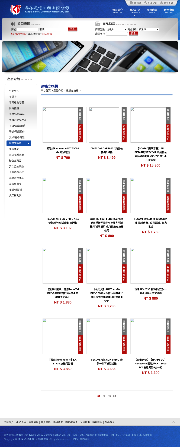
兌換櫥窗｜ (86, 422)
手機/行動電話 (17, 114)
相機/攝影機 (15, 189)
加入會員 (47, 34)
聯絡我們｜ (59, 422)
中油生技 (14, 90)
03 (109, 396)
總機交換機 (15, 143)
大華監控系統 (16, 172)
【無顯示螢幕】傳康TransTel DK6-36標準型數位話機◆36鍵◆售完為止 (63, 293)
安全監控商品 (16, 166)
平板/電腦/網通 (17, 125)
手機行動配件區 (17, 119)
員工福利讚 (15, 195)
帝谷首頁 (110, 422)
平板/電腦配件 (17, 131)
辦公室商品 (15, 160)
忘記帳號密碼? (19, 34)
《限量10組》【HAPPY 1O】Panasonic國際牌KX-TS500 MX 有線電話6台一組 (150, 363)
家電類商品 (15, 183)
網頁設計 (85, 439)
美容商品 (14, 149)
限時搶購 (14, 108)
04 (114, 396)
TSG (75, 439)
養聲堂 (13, 96)
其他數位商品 (16, 178)
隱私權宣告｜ (72, 422)
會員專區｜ (47, 422)
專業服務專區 (16, 102)
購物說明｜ (98, 422)
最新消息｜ (34, 422)
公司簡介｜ (10, 422)
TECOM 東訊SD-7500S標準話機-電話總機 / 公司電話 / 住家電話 (150, 222)
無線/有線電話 (17, 137)
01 (98, 396)
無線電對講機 (16, 154)
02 (104, 396)
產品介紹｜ (22, 422)
